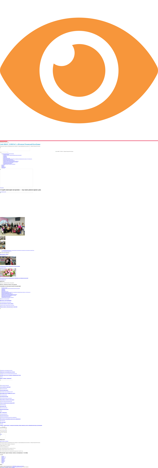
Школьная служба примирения (5, 300)
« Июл (1, 434)
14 (4, 430)
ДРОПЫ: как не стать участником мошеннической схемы (10, 375)
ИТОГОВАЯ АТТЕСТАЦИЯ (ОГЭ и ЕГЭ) (7, 393)
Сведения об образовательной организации (8, 153)
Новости (3, 165)
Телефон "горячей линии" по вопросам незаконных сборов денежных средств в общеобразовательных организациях (21, 425)
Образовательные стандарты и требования (8, 297)
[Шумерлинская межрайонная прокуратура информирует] (8, 417)
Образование (5, 156)
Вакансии (3, 166)
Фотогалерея (3, 458)
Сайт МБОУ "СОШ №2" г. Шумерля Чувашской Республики (20, 144)
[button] (79, 226)
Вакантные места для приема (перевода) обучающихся (11, 161)
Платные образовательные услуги (8, 159)
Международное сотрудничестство (8, 162)
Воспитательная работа (4, 409)
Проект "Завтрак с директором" (6, 378)
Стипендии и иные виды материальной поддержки (9, 295)
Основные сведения (6, 154)
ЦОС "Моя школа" (3, 412)
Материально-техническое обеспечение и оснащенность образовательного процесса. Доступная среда (16, 292)
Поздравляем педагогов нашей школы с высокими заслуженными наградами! (14, 278)
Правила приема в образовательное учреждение (8, 306)
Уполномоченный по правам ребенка (6, 303)
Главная (3, 456)
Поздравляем (2, 187)
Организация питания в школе (7, 163)
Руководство (5, 157)
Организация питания (4, 396)
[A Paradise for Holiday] (4, 298)
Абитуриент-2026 (3, 406)
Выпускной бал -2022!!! (4, 254)
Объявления (3, 167)
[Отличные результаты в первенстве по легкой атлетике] (8, 264)
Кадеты (3, 462)
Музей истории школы (4, 390)
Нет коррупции (3, 422)
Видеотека (3, 459)
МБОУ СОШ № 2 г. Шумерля (4, 441)
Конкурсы (3, 461)
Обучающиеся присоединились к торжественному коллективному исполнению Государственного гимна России (18, 250)
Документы (3, 289)
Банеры (3, 457)
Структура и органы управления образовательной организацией (12, 155)
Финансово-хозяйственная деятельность (9, 160)
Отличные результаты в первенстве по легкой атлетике (10, 266)
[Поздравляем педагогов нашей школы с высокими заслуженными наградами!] (8, 276)
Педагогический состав (6, 158)
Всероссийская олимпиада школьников (7, 399)
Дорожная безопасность (4, 415)
